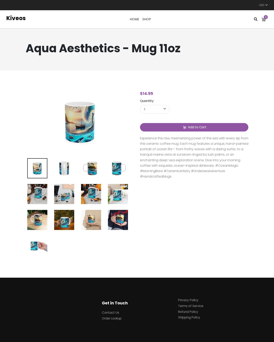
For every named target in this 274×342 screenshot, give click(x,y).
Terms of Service (190, 306)
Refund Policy (188, 312)
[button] (155, 109)
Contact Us (110, 312)
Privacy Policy (188, 300)
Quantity (147, 101)
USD (261, 5)
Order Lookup (112, 318)
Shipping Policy (189, 317)
